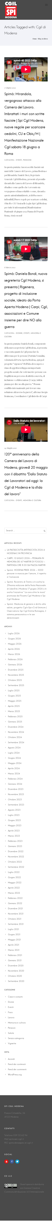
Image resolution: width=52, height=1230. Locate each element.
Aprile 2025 (14, 706)
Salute (11, 1033)
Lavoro (11, 1018)
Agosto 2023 (14, 810)
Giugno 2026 (14, 639)
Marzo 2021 (13, 950)
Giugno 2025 (14, 696)
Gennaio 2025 (15, 722)
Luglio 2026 (14, 634)
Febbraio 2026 (15, 660)
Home (35, 39)
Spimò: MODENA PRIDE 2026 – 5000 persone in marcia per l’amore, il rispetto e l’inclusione (26, 573)
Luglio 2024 (13, 753)
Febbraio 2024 (15, 779)
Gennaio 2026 (15, 665)
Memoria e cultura (17, 1023)
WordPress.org (15, 1075)
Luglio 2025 (13, 691)
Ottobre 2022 (15, 862)
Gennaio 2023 (15, 846)
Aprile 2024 (14, 769)
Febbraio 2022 (15, 898)
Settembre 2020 (16, 981)
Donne (11, 1002)
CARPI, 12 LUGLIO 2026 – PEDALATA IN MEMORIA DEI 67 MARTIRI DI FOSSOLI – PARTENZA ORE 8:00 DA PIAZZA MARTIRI (26, 561)
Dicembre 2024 (15, 727)
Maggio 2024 (14, 763)
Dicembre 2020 (16, 966)
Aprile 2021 (13, 945)
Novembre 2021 (16, 914)
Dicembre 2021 (15, 909)
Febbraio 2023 (15, 841)
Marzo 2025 (14, 711)
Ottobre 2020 (15, 976)
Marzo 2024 (14, 774)
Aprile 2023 (14, 831)
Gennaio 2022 (15, 903)
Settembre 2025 (16, 685)
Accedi (11, 1059)
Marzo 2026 (14, 654)
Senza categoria (16, 1038)
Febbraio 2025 (15, 717)
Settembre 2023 (16, 805)
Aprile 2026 (14, 649)
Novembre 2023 (16, 794)
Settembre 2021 (16, 924)
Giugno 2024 (14, 758)
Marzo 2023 (14, 836)
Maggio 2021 (14, 940)
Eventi (11, 1007)
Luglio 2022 (13, 872)
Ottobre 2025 (15, 680)
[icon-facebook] (12, 1162)
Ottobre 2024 (15, 737)
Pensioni (11, 1028)
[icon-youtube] (7, 1162)
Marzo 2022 (14, 893)
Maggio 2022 (14, 883)
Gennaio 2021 (15, 961)
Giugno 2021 (14, 935)
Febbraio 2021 (15, 955)
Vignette (12, 1044)
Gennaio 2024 (15, 784)
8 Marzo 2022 (9, 267)
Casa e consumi (15, 997)
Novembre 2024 (16, 732)
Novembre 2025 (16, 675)
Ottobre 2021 (14, 919)
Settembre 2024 (16, 743)
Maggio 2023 (14, 826)
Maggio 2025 (14, 701)
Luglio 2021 (13, 929)
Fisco (10, 1012)
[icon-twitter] (17, 1162)
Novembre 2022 (16, 857)
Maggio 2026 (15, 644)
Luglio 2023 (13, 815)
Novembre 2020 (16, 971)
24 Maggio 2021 (10, 448)
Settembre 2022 (16, 867)
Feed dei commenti (17, 1070)
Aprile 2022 (14, 888)
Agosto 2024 (14, 748)
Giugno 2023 (14, 820)
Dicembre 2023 (15, 789)
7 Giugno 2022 (10, 87)
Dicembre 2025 (15, 670)
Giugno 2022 (14, 878)
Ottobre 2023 (15, 800)
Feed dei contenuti (17, 1064)
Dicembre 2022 (15, 852)
